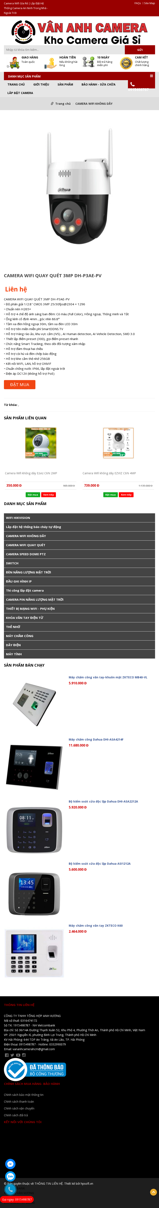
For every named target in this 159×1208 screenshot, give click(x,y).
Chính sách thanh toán (19, 1101)
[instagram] (24, 1055)
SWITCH (12, 563)
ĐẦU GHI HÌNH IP (19, 581)
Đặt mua (19, 384)
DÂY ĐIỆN (13, 645)
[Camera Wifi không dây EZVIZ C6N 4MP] (118, 447)
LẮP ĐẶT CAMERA (20, 93)
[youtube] (18, 1055)
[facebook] (6, 1055)
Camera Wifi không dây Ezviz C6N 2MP (31, 473)
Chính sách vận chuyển (19, 1108)
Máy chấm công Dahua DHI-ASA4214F (96, 739)
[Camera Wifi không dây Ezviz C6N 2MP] (40, 447)
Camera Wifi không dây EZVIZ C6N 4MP (109, 473)
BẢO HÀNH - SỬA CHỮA (99, 84)
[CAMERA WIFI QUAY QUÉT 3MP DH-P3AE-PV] (79, 190)
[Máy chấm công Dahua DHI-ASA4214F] (34, 767)
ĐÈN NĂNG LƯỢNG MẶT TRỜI (28, 572)
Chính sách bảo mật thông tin (23, 1095)
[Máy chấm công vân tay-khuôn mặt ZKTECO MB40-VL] (34, 705)
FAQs (138, 3)
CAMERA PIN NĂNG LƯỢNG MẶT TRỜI (35, 599)
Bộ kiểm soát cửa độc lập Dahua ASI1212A (100, 864)
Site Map (149, 3)
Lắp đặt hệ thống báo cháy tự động (33, 527)
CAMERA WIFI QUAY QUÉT (25, 545)
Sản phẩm (65, 84)
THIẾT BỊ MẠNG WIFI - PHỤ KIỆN (30, 608)
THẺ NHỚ (13, 627)
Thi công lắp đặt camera (25, 590)
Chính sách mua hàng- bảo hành (32, 1084)
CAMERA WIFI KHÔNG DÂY (93, 104)
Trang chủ (16, 84)
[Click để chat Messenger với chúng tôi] (10, 1164)
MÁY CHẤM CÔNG (19, 636)
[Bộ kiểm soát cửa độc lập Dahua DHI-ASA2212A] (34, 829)
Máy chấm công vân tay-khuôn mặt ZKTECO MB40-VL (108, 677)
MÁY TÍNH (14, 654)
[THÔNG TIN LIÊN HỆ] (79, 32)
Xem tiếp (48, 494)
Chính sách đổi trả (16, 1115)
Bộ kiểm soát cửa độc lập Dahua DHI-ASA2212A (103, 801)
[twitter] (12, 1055)
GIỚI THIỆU (41, 84)
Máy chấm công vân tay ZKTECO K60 (96, 925)
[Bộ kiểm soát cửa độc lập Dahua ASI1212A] (34, 891)
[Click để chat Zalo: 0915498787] (10, 1176)
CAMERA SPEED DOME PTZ (26, 554)
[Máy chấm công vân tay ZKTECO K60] (34, 953)
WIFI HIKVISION (18, 518)
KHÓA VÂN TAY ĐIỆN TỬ (24, 618)
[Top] (153, 1192)
